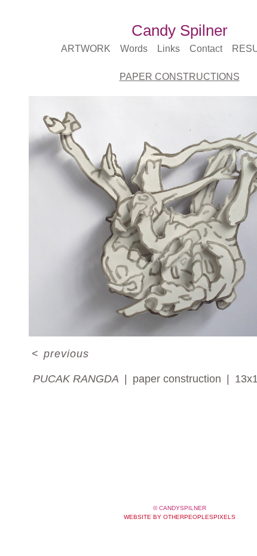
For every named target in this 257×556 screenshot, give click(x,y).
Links (168, 48)
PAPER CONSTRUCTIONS (179, 76)
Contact (206, 48)
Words (132, 48)
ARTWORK (86, 48)
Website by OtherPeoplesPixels (179, 517)
